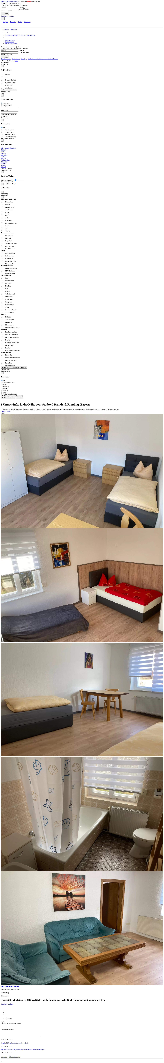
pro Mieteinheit (7, 105)
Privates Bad (9, 85)
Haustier (7, 340)
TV (6, 77)
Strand (7, 278)
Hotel (4, 392)
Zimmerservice (9, 325)
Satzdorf (3, 167)
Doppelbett (8, 241)
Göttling (3, 153)
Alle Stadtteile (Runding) (8, 148)
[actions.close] (2, 66)
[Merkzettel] (15, 16)
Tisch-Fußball (9, 312)
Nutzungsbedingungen (17, 1049)
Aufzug (7, 218)
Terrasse (7, 226)
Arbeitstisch (8, 88)
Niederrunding (5, 160)
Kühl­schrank (9, 258)
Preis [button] (2, 93)
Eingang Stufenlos (10, 360)
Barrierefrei (8, 355)
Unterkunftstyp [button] (5, 371)
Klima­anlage (9, 202)
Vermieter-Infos (9, 42)
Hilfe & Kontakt (11, 1043)
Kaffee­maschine (10, 253)
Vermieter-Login (9, 35)
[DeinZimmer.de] (11, 1036)
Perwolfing (4, 162)
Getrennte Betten (10, 82)
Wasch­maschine (10, 264)
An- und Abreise (24, 9)
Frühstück (8, 317)
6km (6, 182)
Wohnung (6, 386)
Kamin (7, 212)
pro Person (6, 103)
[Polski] (6, 32)
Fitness (7, 291)
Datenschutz (28, 1049)
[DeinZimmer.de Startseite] (9, 1)
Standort (21, 7)
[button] (3, 25)
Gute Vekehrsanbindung (12, 350)
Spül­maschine (9, 256)
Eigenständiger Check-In (12, 327)
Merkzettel (14, 29)
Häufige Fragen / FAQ (11, 43)
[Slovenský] (8, 32)
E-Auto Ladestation (11, 268)
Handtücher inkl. (10, 249)
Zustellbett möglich (11, 243)
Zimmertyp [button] (4, 118)
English (5, 22)
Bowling (8, 286)
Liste (3, 411)
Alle (4, 127)
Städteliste (6, 29)
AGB (9, 1049)
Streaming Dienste (10, 310)
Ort (2, 182)
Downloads (24, 1043)
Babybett (8, 238)
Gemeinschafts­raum (11, 223)
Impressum (4, 1049)
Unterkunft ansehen (7, 1004)
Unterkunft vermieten (7, 16)
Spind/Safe (8, 220)
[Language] (3, 18)
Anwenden (19, 396)
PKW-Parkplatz (10, 273)
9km (9, 182)
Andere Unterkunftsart (10, 394)
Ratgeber (3, 1043)
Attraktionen (9, 299)
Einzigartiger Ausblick (12, 337)
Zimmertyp (4, 116)
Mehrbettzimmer (10, 134)
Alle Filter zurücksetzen (8, 396)
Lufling (3, 156)
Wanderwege (9, 296)
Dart (6, 288)
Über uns (18, 1043)
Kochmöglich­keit (10, 80)
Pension (5, 388)
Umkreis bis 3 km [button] (6, 170)
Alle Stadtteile (5, 138)
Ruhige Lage (9, 345)
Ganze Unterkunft (10, 137)
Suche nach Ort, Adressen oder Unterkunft (15, 5)
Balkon (7, 204)
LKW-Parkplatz (10, 271)
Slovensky (27, 22)
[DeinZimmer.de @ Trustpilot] (14, 1057)
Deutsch (12, 22)
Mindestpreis (4, 107)
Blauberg (3, 150)
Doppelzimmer (9, 132)
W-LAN (7, 74)
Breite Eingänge (10, 365)
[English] (2, 32)
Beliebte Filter (5, 62)
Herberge (6, 390)
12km (12, 182)
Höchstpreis (4, 110)
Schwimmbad (9, 304)
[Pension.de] (48, 1036)
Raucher (7, 348)
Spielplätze (8, 302)
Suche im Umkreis (6, 168)
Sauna (7, 307)
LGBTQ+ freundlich (11, 334)
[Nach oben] (2, 1026)
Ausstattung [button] (4, 195)
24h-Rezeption (9, 319)
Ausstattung (4, 193)
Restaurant (8, 322)
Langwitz (3, 155)
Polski (20, 22)
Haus (4, 384)
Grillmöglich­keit (10, 294)
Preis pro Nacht (5, 91)
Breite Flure (8, 363)
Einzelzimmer (9, 130)
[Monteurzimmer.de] (31, 1036)
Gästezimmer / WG (9, 382)
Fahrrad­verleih (9, 280)
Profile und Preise (10, 40)
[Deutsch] (4, 32)
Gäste (10, 11)
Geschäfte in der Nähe (12, 342)
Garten (3, 151)
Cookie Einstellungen (38, 1049)
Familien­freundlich (11, 332)
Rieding (3, 165)
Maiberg (3, 158)
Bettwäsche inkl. (10, 207)
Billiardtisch (9, 283)
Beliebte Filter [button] (5, 64)
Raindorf (3, 163)
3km (4, 182)
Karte (16, 61)
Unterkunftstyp (5, 369)
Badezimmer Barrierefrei (12, 357)
